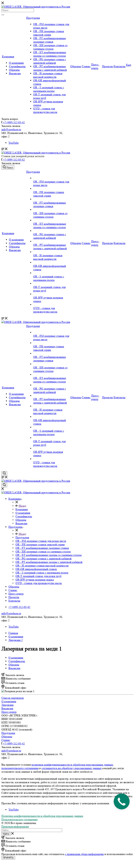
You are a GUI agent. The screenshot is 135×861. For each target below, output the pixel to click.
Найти (6, 834)
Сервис (86, 66)
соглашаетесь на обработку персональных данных (71, 768)
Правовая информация (15, 826)
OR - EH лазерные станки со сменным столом (50, 47)
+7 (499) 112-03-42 (14, 122)
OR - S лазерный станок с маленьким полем (48, 89)
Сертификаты (17, 66)
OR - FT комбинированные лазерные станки (49, 40)
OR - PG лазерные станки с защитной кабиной (49, 61)
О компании (16, 62)
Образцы (14, 70)
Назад (22, 505)
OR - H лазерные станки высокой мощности (47, 75)
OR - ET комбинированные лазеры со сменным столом (49, 54)
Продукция (33, 18)
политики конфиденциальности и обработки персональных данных (72, 764)
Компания (8, 56)
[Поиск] (2, 14)
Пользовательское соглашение (19, 819)
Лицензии (7, 705)
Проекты (107, 66)
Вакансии (15, 73)
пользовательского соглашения (19, 768)
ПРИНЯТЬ (8, 857)
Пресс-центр (95, 66)
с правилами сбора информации (84, 854)
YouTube (13, 142)
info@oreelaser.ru (11, 129)
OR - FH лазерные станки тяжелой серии (48, 33)
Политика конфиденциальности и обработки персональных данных (42, 816)
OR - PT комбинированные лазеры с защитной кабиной (50, 68)
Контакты (119, 66)
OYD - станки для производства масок (45, 110)
